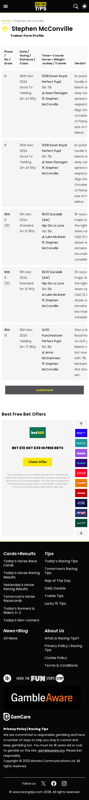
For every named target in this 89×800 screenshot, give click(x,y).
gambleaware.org (51, 750)
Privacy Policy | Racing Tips (63, 648)
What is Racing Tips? (61, 638)
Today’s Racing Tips (61, 561)
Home (6, 21)
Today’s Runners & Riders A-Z (19, 610)
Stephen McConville (50, 101)
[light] (84, 6)
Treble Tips (54, 596)
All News (10, 638)
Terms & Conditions (61, 665)
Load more (44, 390)
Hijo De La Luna (53, 225)
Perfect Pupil (51, 82)
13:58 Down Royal (54, 76)
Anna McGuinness (51, 355)
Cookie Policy (55, 658)
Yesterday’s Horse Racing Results (18, 587)
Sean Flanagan (55, 93)
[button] (81, 423)
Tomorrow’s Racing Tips (60, 571)
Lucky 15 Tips (55, 603)
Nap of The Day (57, 581)
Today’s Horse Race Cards (20, 563)
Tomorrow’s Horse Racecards (19, 598)
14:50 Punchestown (52, 333)
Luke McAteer (54, 237)
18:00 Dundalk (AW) (52, 217)
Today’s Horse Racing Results (21, 575)
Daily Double (55, 588)
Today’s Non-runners (21, 620)
